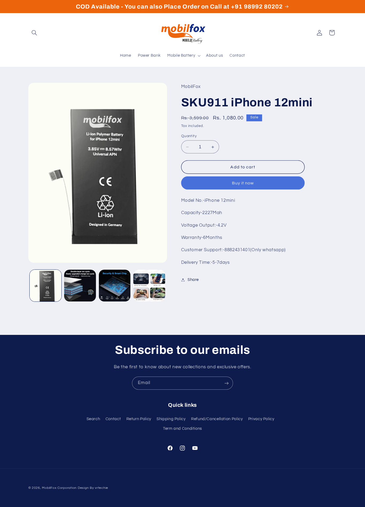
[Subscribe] (226, 383)
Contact (113, 419)
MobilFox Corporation (59, 487)
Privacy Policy (261, 419)
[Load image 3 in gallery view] (115, 285)
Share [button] (193, 280)
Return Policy (138, 419)
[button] (34, 32)
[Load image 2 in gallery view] (80, 285)
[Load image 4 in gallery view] (149, 285)
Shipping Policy (171, 419)
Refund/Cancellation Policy (217, 419)
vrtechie (101, 487)
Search (93, 419)
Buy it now (243, 183)
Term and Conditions (182, 429)
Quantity (189, 136)
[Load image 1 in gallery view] (45, 285)
